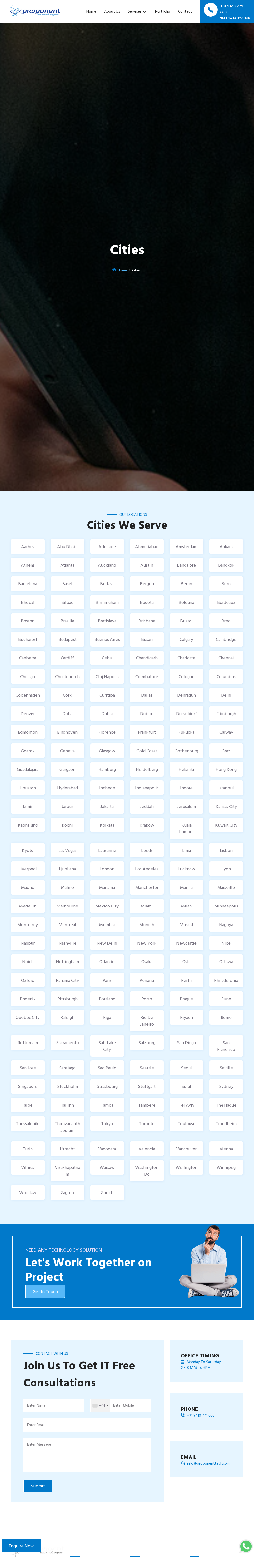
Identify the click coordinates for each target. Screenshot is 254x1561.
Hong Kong (226, 769)
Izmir (27, 806)
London (107, 868)
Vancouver (186, 1148)
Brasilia (67, 620)
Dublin (146, 713)
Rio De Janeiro (147, 1020)
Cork (67, 695)
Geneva (67, 750)
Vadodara (107, 1148)
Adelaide (107, 546)
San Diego (186, 1042)
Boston (27, 620)
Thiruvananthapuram (67, 1126)
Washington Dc (146, 1170)
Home (91, 11)
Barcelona (27, 583)
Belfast (107, 583)
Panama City (67, 980)
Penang (147, 980)
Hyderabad (67, 787)
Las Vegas (67, 850)
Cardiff (67, 658)
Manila (186, 887)
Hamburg (107, 769)
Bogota (147, 602)
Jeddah (147, 806)
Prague (186, 998)
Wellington (186, 1167)
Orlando (107, 961)
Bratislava (107, 620)
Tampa (107, 1105)
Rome (226, 1017)
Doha (67, 713)
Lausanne (107, 850)
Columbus (226, 676)
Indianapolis (147, 787)
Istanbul (226, 787)
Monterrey (27, 924)
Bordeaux (226, 602)
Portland (107, 998)
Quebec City (28, 1017)
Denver (28, 713)
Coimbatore (146, 676)
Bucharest (27, 639)
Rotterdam (28, 1042)
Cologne (186, 676)
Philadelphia (226, 980)
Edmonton (28, 732)
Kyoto (27, 850)
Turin (28, 1148)
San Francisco (226, 1046)
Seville (226, 1067)
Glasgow (107, 750)
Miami (147, 906)
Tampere (146, 1105)
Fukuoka (186, 732)
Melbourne (67, 906)
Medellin (27, 906)
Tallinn (67, 1105)
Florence (107, 732)
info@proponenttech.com (208, 1463)
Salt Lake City (107, 1046)
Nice (226, 943)
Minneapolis (226, 906)
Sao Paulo (107, 1067)
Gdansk (28, 750)
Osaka (146, 961)
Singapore (27, 1086)
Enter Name (36, 1405)
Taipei (28, 1105)
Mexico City (107, 906)
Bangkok (226, 565)
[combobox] (100, 1405)
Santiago (67, 1067)
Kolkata (107, 825)
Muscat (186, 924)
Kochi (67, 825)
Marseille (226, 887)
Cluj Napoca (107, 676)
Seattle (147, 1067)
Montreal (67, 924)
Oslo (186, 961)
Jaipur (67, 806)
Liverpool (27, 868)
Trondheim (226, 1123)
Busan (147, 639)
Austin (146, 565)
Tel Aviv (186, 1105)
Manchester (146, 887)
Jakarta (107, 806)
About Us (112, 11)
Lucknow (186, 868)
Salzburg (146, 1042)
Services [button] (135, 11)
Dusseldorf (186, 713)
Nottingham (67, 961)
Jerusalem (186, 806)
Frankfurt (147, 732)
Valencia (147, 1148)
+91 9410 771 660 (201, 1415)
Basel (67, 583)
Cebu (107, 658)
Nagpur (28, 943)
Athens (28, 565)
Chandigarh (147, 658)
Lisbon (226, 850)
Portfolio (162, 11)
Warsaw (107, 1167)
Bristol (186, 620)
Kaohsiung (28, 825)
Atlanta (67, 565)
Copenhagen (28, 695)
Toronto (147, 1123)
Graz (226, 750)
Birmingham (107, 602)
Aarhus (27, 546)
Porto (146, 998)
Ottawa (226, 961)
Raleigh (67, 1017)
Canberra (27, 658)
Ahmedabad (146, 546)
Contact (185, 11)
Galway (226, 732)
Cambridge (226, 639)
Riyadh (186, 1017)
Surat (186, 1086)
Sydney (226, 1086)
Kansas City (226, 806)
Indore (186, 787)
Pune (226, 998)
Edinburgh (226, 713)
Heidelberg (147, 769)
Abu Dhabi (67, 546)
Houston (28, 787)
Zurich (107, 1192)
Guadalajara (27, 769)
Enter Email (35, 1424)
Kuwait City (226, 825)
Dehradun (186, 695)
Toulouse (186, 1123)
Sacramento (67, 1042)
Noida (27, 961)
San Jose (28, 1067)
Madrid (27, 887)
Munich (146, 924)
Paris (107, 980)
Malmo (67, 887)
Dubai (107, 713)
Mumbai (107, 924)
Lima (186, 850)
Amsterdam (186, 546)
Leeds (147, 850)
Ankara (226, 546)
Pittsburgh (67, 998)
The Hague (226, 1105)
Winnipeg (226, 1167)
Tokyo (107, 1123)
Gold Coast (146, 750)
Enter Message (39, 1444)
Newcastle (186, 943)
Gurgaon (67, 769)
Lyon (226, 868)
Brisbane (146, 620)
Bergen (147, 583)
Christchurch (67, 676)
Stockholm (67, 1086)
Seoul (186, 1067)
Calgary (186, 639)
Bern (226, 583)
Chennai (226, 658)
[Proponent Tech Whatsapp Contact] (246, 1545)
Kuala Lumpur (186, 828)
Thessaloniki (28, 1123)
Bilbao (67, 602)
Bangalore (186, 565)
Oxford (27, 980)
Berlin (186, 583)
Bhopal (27, 602)
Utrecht (67, 1148)
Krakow (147, 825)
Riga (107, 1017)
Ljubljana (67, 868)
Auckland (107, 565)
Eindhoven (67, 732)
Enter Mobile (123, 1405)
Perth (186, 980)
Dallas (146, 695)
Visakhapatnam (67, 1170)
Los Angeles (146, 868)
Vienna (226, 1148)
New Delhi (107, 943)
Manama (107, 887)
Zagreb (67, 1192)
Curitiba (107, 695)
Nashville (67, 943)
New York (146, 943)
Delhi (226, 695)
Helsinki (186, 769)
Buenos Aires (107, 639)
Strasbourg (107, 1086)
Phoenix (28, 998)
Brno (226, 620)
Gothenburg (186, 750)
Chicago (27, 676)
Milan (186, 906)
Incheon (107, 787)
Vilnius (27, 1167)
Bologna (186, 602)
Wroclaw (27, 1192)
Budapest (67, 639)
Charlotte (186, 658)
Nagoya (226, 924)
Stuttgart (147, 1086)
